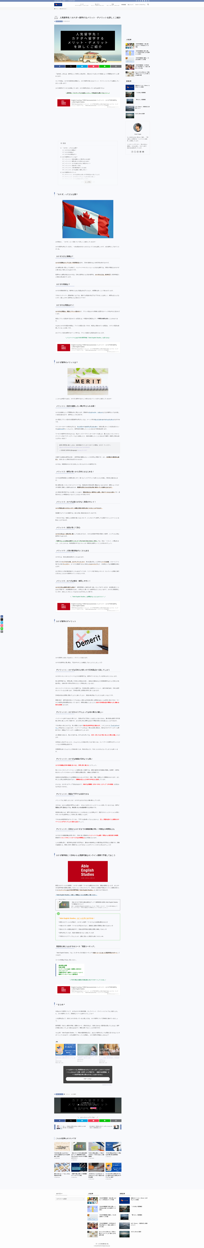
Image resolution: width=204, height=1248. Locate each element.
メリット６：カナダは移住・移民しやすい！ (76, 169)
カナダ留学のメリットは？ (70, 157)
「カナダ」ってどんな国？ (70, 148)
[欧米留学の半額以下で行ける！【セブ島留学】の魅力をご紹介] (87, 1049)
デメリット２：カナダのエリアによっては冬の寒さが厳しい (80, 176)
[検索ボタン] (148, 4)
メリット (68, 1094)
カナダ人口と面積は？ (70, 150)
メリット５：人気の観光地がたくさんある (75, 167)
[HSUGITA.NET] (58, 4)
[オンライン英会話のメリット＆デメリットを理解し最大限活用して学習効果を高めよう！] (109, 1049)
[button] (59, 66)
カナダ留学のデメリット (69, 172)
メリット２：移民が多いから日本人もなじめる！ (77, 161)
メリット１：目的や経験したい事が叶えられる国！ (78, 159)
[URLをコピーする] (116, 66)
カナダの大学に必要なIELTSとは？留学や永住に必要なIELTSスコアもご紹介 (65, 1058)
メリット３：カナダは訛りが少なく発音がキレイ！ (78, 163)
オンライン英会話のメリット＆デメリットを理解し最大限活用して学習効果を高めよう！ (109, 1058)
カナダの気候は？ (69, 152)
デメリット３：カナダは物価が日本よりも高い (77, 178)
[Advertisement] (87, 124)
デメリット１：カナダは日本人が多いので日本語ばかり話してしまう (82, 174)
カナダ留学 (73, 1094)
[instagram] (140, 1)
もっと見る (88, 182)
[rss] (149, 1)
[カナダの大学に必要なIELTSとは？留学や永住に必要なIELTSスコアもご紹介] (65, 1049)
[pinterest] (143, 1)
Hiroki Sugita (108, 1084)
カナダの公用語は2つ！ (71, 154)
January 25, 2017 (82, 450)
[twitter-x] (138, 1)
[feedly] (147, 1)
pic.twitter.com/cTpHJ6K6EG (82, 447)
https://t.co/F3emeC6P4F (66, 447)
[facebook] (136, 1)
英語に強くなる (59, 21)
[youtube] (145, 1)
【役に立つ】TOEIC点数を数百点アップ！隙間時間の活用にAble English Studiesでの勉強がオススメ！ (94, 903)
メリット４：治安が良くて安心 (73, 165)
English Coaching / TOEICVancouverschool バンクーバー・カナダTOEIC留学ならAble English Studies (94, 101)
